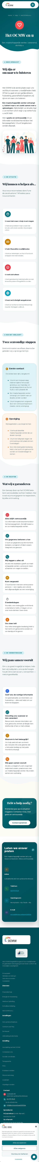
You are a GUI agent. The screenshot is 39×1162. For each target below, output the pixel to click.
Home (10, 15)
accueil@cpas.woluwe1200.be (20, 914)
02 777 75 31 (11, 1099)
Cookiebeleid (18, 1159)
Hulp (16, 15)
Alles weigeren (19, 1148)
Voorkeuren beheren (19, 1154)
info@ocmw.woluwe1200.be (16, 1105)
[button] (36, 1127)
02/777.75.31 (14, 890)
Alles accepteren (19, 1143)
